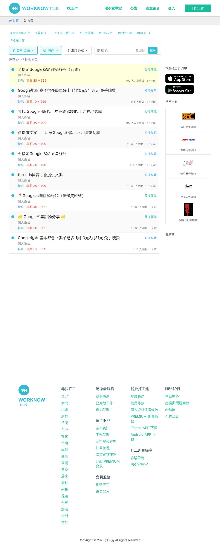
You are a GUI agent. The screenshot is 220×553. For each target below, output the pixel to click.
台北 (64, 396)
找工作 (72, 8)
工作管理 (103, 434)
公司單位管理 (106, 441)
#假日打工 (144, 33)
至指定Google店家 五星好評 (42, 153)
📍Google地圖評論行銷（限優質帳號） (52, 195)
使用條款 (137, 403)
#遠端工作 (18, 40)
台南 (64, 443)
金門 (64, 516)
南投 (64, 489)
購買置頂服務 (106, 454)
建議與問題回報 (177, 403)
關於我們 (137, 396)
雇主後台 (153, 8)
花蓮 (64, 496)
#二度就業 (87, 33)
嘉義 (64, 469)
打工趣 (34, 8)
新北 (64, 403)
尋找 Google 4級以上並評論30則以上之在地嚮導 (60, 111)
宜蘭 (64, 463)
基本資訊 (103, 428)
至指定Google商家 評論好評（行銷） (50, 69)
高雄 (64, 449)
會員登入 (103, 491)
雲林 (64, 482)
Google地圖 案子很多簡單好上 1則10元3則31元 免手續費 (67, 90)
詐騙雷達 (137, 458)
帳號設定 (103, 484)
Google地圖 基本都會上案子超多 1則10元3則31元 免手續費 (69, 237)
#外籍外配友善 (20, 33)
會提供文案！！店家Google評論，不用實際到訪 (59, 132)
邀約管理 (103, 409)
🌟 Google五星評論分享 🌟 (42, 216)
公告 (133, 8)
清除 (141, 50)
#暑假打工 (42, 33)
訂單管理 (103, 448)
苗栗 (64, 423)
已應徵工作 (104, 403)
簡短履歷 (103, 396)
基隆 (64, 456)
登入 (171, 8)
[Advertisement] (192, 267)
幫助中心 (172, 396)
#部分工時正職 (65, 33)
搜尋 (153, 50)
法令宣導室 (113, 8)
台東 (64, 502)
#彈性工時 (125, 33)
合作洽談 (172, 416)
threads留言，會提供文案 (40, 174)
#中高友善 (106, 33)
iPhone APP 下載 (144, 428)
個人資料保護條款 (144, 409)
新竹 (64, 416)
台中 (64, 429)
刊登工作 (198, 8)
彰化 (64, 436)
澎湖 (64, 509)
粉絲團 (170, 409)
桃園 (64, 409)
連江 (64, 522)
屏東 (64, 476)
